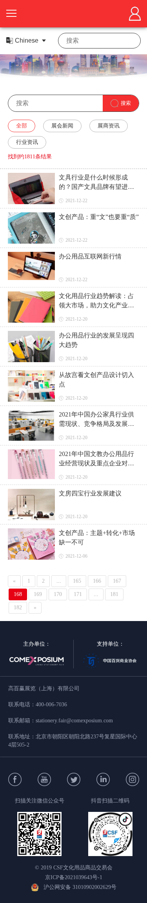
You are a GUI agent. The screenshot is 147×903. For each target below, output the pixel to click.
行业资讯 (27, 142)
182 (18, 607)
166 (97, 581)
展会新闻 (62, 126)
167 (117, 581)
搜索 (126, 103)
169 (38, 594)
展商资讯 (109, 126)
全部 (21, 126)
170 (58, 594)
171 (78, 594)
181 (114, 594)
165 (77, 581)
